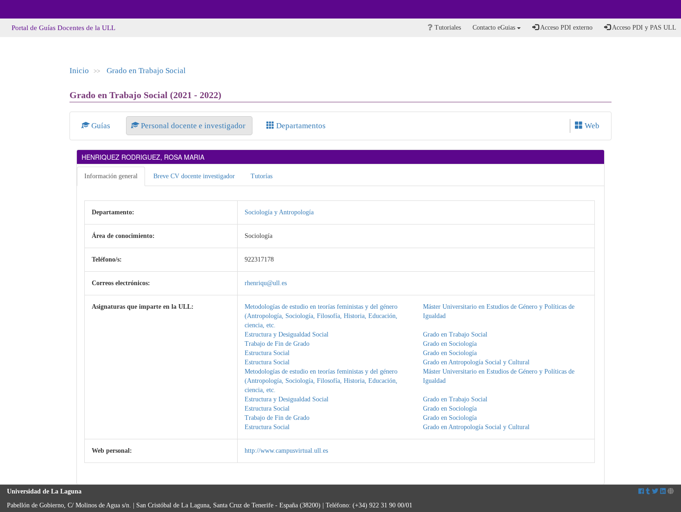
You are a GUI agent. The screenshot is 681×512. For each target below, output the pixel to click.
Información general (111, 176)
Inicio (79, 70)
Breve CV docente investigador (194, 176)
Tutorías (261, 176)
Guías (100, 125)
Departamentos (300, 125)
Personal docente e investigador (193, 125)
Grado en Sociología (450, 343)
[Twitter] (655, 491)
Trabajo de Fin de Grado (277, 343)
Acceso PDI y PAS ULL (643, 27)
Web (591, 125)
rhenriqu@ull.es (266, 283)
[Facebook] (641, 491)
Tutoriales (447, 27)
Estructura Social (267, 353)
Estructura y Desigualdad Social (286, 334)
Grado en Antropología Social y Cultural (476, 362)
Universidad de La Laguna (32, 9)
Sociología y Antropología (279, 212)
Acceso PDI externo (566, 27)
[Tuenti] (648, 491)
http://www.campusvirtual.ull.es (286, 450)
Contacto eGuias (495, 27)
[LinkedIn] (663, 491)
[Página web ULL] (671, 491)
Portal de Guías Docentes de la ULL (63, 27)
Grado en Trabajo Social (146, 70)
